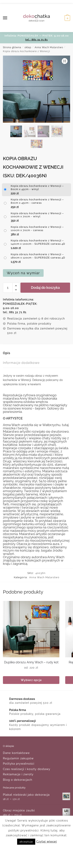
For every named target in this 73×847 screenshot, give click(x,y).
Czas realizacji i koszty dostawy (26, 769)
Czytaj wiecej (46, 841)
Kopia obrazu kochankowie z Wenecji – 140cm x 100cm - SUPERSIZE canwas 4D (38, 242)
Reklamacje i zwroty (18, 774)
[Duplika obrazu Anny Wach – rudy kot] (31, 629)
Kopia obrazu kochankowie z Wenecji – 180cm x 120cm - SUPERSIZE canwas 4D (38, 256)
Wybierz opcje (31, 680)
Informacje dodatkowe (21, 363)
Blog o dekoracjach (17, 780)
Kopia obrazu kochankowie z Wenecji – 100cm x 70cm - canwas (37, 228)
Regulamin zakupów (18, 758)
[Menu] (9, 18)
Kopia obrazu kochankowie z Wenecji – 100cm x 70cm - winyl (37, 215)
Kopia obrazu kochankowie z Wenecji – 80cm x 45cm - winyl (37, 187)
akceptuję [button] (26, 841)
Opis (6, 353)
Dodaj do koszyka (45, 288)
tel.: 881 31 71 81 (36, 39)
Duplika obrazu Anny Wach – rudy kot (31, 662)
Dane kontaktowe (16, 753)
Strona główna (12, 47)
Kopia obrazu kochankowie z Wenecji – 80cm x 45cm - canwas (37, 201)
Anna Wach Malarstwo (49, 47)
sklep (28, 47)
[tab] (36, 353)
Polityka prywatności (18, 763)
